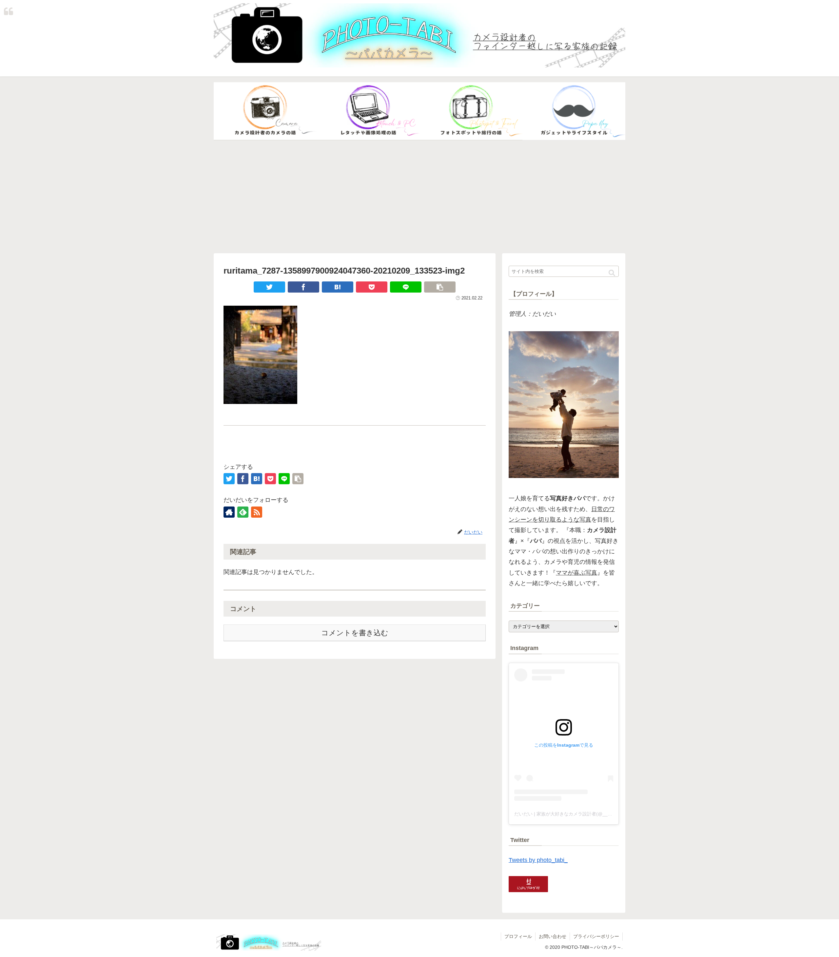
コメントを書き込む (354, 633)
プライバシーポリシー (596, 936)
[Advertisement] (419, 197)
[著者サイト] (229, 512)
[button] (612, 273)
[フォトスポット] (471, 111)
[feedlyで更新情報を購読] (242, 512)
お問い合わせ (552, 936)
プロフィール (518, 936)
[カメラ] (265, 111)
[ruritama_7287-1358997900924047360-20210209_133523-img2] (337, 287)
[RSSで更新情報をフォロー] (256, 512)
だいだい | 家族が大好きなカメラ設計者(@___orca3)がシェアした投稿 (587, 813)
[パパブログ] (573, 111)
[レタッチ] (368, 111)
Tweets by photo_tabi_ (538, 860)
